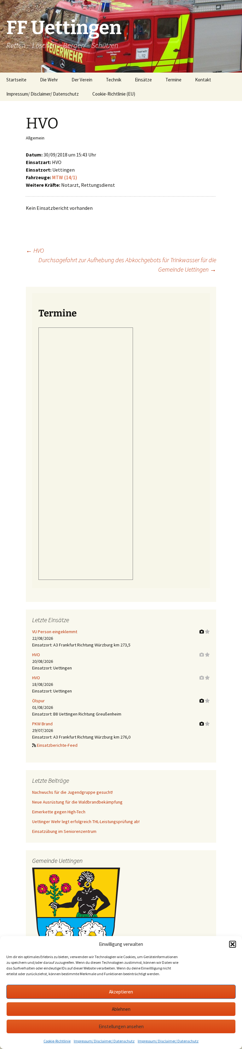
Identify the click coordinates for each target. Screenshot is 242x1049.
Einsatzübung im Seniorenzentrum (64, 831)
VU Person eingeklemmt (54, 631)
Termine (173, 80)
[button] (232, 944)
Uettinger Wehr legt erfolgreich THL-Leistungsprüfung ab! (86, 821)
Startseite (16, 80)
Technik (113, 80)
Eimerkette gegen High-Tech (58, 812)
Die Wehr (49, 80)
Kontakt (203, 80)
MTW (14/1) (64, 177)
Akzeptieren (121, 992)
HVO (35, 250)
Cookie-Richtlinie (57, 1041)
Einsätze (143, 80)
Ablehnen (121, 1009)
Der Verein (82, 80)
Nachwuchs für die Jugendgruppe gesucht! (72, 792)
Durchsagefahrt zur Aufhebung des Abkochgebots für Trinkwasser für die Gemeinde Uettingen (127, 264)
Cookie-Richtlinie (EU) (113, 94)
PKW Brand (42, 724)
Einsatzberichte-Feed (57, 745)
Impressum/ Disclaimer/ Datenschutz (104, 1041)
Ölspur (38, 701)
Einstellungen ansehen (121, 1026)
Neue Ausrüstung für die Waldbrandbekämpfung (77, 802)
